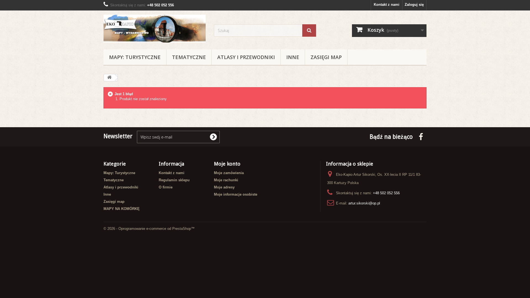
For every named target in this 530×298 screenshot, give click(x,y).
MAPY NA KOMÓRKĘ (122, 209)
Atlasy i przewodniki (246, 57)
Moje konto (227, 164)
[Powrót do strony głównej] (109, 77)
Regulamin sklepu (174, 180)
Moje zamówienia (229, 173)
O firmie (166, 187)
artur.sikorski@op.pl (364, 203)
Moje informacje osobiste (235, 194)
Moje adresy (224, 187)
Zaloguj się (414, 4)
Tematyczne (189, 57)
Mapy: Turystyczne (135, 57)
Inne (292, 57)
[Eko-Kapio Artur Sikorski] (155, 28)
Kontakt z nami (386, 4)
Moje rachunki (226, 180)
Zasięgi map (326, 57)
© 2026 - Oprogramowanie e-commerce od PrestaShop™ (149, 229)
